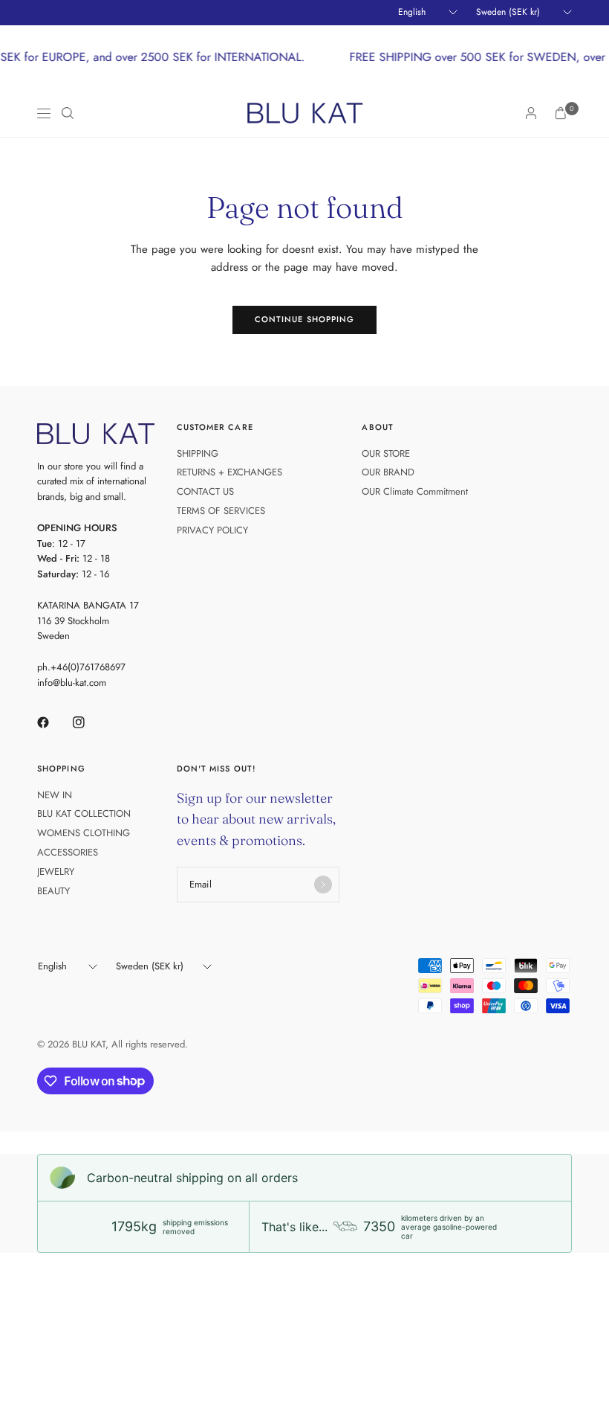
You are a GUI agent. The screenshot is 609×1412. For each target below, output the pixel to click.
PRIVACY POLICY (212, 530)
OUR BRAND (388, 472)
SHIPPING (197, 453)
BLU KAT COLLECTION (84, 813)
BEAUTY (53, 891)
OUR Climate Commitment (415, 491)
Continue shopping (305, 319)
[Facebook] (53, 722)
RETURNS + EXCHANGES (229, 472)
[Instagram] (89, 722)
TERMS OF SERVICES (221, 511)
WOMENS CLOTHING (83, 833)
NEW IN (54, 795)
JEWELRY (55, 871)
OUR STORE (386, 453)
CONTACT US (205, 491)
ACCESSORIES (67, 852)
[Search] (67, 113)
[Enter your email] (323, 884)
